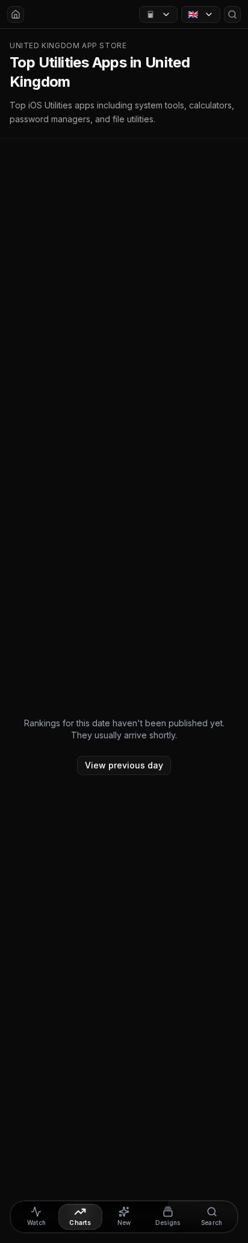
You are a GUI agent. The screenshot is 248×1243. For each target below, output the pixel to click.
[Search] (232, 14)
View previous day (124, 765)
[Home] (15, 14)
